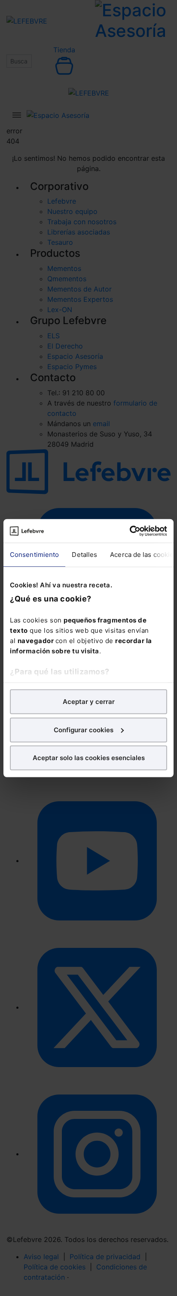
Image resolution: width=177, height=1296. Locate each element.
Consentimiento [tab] (34, 554)
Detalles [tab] (84, 554)
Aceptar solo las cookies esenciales (89, 758)
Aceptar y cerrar (89, 702)
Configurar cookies (83, 729)
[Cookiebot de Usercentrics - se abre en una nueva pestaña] (129, 530)
